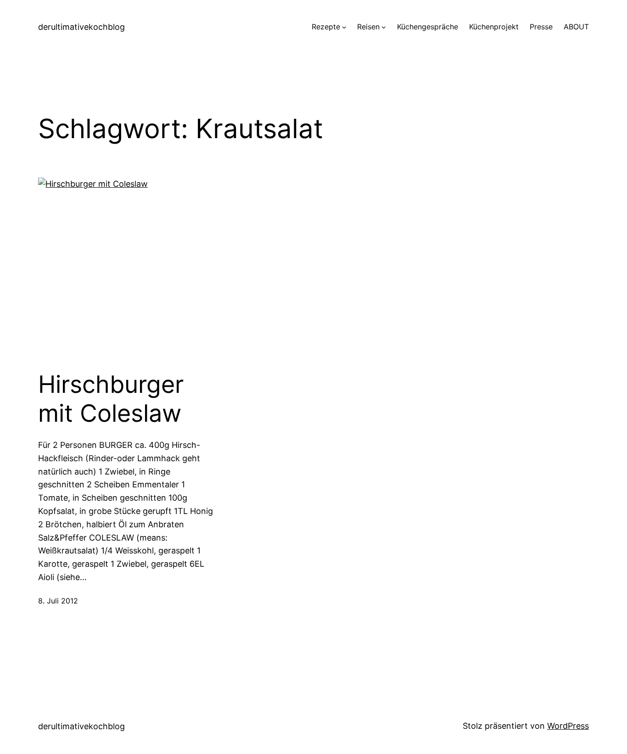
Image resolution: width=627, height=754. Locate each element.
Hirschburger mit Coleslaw (111, 398)
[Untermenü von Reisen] (383, 27)
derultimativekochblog (81, 27)
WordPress (568, 726)
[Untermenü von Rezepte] (344, 27)
